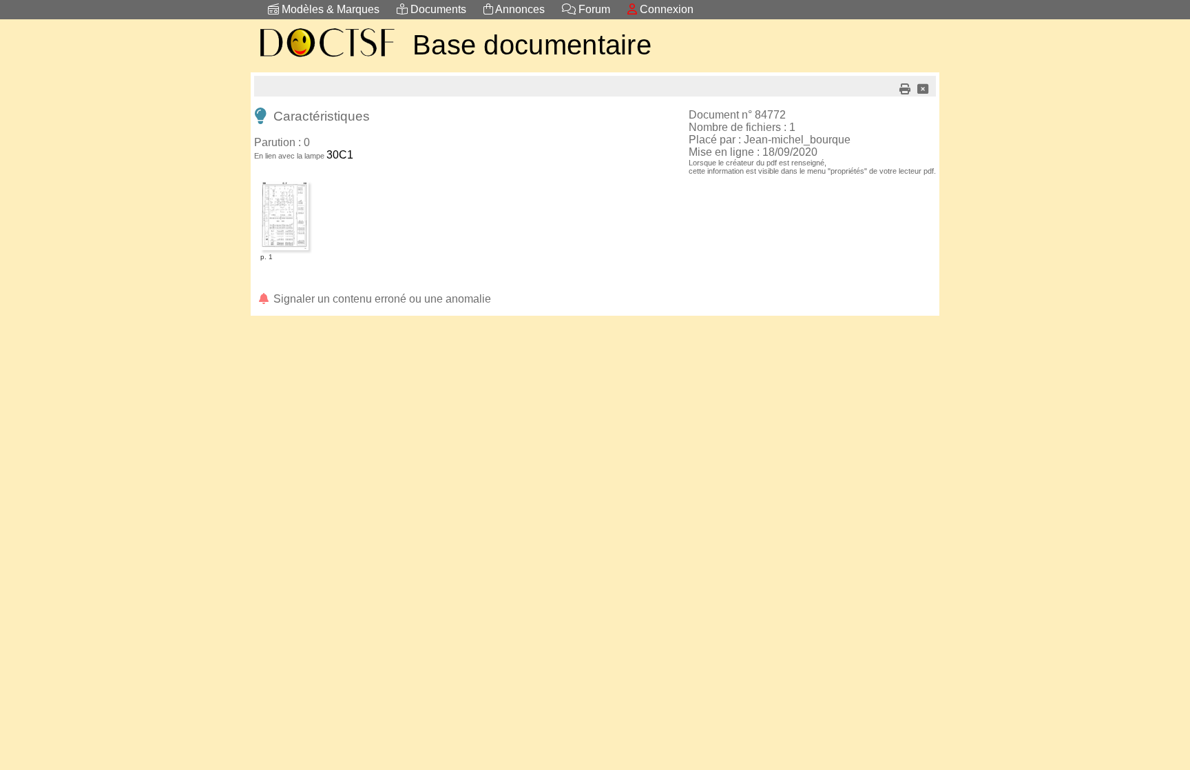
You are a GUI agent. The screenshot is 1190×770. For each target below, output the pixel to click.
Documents (437, 9)
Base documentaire (532, 45)
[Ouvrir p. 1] (284, 184)
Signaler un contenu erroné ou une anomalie (381, 299)
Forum (593, 9)
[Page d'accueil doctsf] (326, 59)
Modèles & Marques (329, 9)
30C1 (339, 155)
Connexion (665, 9)
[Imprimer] (904, 89)
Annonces (519, 9)
